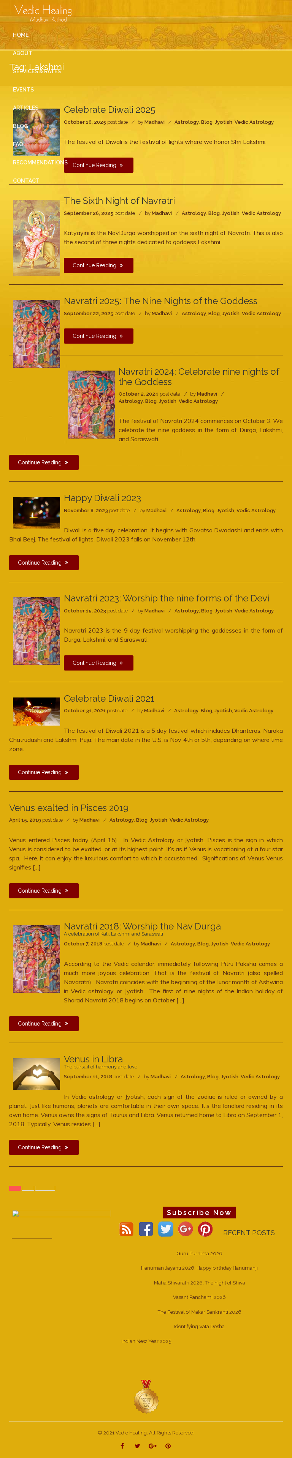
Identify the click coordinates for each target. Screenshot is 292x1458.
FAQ (18, 144)
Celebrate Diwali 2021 (109, 698)
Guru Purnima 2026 (199, 1253)
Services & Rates (37, 71)
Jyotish (231, 213)
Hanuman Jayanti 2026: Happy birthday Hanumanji (199, 1268)
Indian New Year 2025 (146, 1341)
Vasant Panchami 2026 (199, 1297)
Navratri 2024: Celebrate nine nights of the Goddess (199, 376)
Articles (25, 108)
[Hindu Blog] (146, 1396)
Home (21, 35)
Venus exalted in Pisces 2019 (69, 807)
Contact (26, 181)
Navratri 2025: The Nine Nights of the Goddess (160, 300)
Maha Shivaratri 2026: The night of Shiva (199, 1283)
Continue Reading (95, 265)
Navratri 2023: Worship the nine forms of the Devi (166, 598)
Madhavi (162, 213)
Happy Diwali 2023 (102, 497)
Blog (214, 213)
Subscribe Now (199, 1213)
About (22, 53)
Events (23, 90)
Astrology (194, 213)
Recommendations (40, 162)
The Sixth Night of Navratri (119, 200)
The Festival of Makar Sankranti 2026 (199, 1312)
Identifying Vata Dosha (199, 1326)
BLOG (20, 126)
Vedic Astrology (261, 213)
